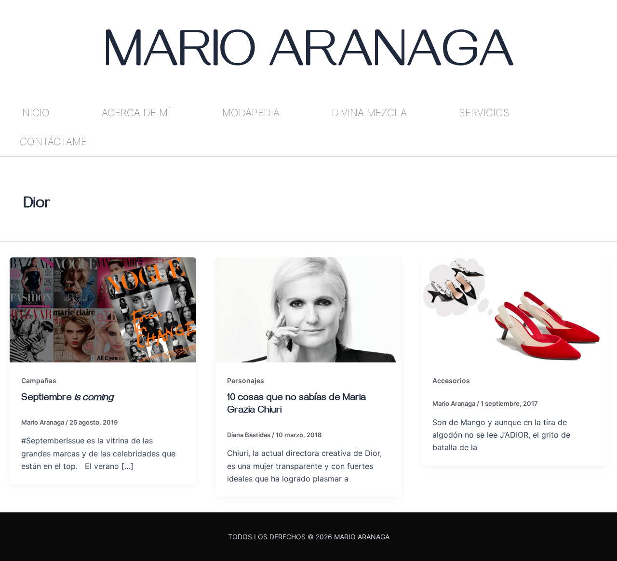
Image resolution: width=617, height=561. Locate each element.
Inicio (35, 113)
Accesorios (451, 380)
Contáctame (53, 141)
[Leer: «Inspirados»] (514, 309)
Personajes (245, 380)
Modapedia (251, 113)
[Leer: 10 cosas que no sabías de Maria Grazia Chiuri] (308, 309)
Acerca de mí (136, 113)
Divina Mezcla (369, 113)
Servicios (484, 113)
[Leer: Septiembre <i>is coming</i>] (103, 309)
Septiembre (67, 399)
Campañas (38, 380)
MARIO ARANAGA (309, 58)
